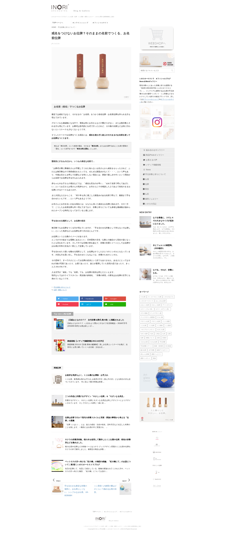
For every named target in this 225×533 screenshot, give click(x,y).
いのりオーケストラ (147, 301)
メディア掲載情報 (153, 165)
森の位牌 (143, 350)
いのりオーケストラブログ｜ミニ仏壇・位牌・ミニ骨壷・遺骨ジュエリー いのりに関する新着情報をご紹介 (112, 526)
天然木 (164, 338)
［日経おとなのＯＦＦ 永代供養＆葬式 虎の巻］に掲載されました (95, 320)
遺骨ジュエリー (151, 199)
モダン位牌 (144, 334)
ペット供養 (166, 321)
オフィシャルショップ (151, 99)
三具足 (158, 334)
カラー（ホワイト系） (163, 309)
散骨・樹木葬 (158, 346)
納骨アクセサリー (162, 350)
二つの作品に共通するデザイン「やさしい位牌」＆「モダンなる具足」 (95, 396)
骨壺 (147, 189)
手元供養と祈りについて (62, 287)
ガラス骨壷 (144, 313)
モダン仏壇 (160, 329)
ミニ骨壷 (160, 325)
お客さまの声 (151, 160)
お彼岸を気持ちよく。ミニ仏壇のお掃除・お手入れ (86, 375)
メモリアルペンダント (148, 329)
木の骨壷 (168, 346)
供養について (62, 290)
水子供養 (151, 350)
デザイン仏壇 (145, 321)
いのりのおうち (169, 297)
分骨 (158, 338)
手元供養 (162, 342)
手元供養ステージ (146, 346)
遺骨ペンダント (145, 358)
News (148, 170)
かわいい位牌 (145, 305)
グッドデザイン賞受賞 (148, 317)
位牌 (55, 290)
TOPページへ (57, 23)
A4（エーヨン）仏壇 (154, 297)
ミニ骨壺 (168, 325)
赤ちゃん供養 (145, 354)
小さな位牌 (153, 342)
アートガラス (167, 305)
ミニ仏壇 (143, 325)
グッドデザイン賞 (155, 313)
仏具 (147, 194)
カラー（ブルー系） (147, 309)
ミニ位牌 (151, 325)
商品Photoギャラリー (154, 155)
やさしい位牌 (156, 305)
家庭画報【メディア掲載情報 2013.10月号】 (86, 341)
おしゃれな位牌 (161, 301)
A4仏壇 (143, 297)
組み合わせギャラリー (155, 150)
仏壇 (147, 179)
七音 (151, 334)
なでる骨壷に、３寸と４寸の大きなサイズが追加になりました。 (163, 221)
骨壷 (154, 358)
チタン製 (160, 317)
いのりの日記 (150, 204)
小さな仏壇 (144, 342)
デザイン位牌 (156, 321)
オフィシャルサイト (100, 23)
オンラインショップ (80, 23)
